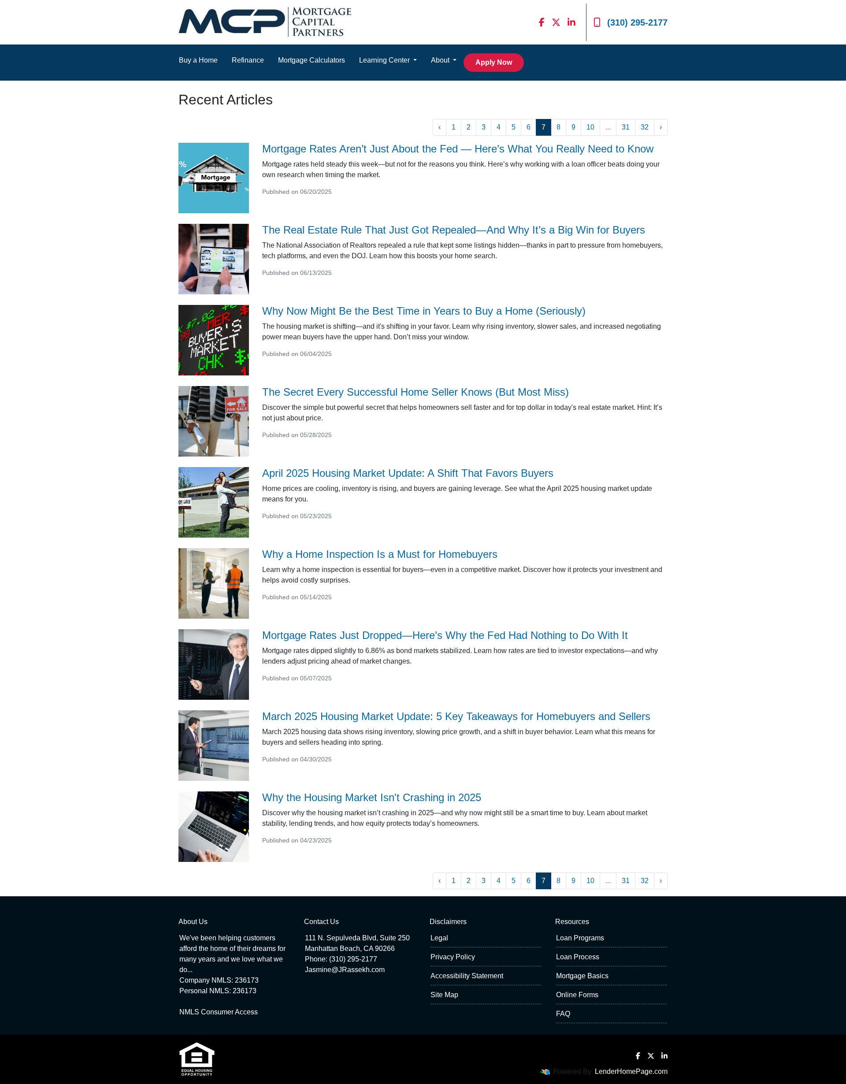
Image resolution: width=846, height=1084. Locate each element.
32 (645, 127)
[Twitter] (556, 22)
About (441, 60)
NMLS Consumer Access (218, 1012)
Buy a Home (198, 60)
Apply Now (493, 62)
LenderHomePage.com (631, 1071)
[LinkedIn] (571, 22)
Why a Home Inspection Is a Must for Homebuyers (379, 554)
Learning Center (385, 60)
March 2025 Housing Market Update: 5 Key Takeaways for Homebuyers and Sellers (456, 716)
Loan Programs (580, 938)
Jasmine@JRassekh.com (345, 969)
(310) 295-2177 (637, 22)
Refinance (248, 60)
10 (590, 127)
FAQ (563, 1013)
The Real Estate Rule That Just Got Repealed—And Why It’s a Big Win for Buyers (453, 230)
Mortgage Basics (582, 976)
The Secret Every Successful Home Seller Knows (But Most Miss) (415, 392)
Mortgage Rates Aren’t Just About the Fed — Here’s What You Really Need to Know (457, 149)
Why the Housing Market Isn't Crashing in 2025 (371, 797)
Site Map (444, 995)
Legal (439, 938)
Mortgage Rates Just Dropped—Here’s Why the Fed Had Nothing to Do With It (445, 635)
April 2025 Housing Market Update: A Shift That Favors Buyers (407, 473)
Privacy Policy (452, 957)
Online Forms (577, 995)
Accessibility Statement (466, 976)
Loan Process (577, 957)
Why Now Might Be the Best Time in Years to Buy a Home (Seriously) (424, 311)
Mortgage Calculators (311, 60)
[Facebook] (542, 22)
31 (626, 127)
